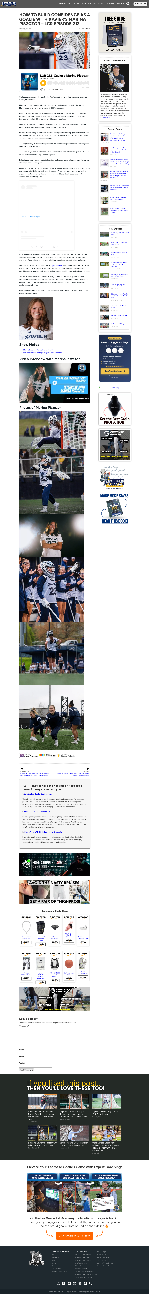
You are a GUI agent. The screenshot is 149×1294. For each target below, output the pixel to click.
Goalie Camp (110, 4)
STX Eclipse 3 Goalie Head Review (119, 306)
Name (22, 1049)
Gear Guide (91, 4)
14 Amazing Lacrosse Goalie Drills (120, 233)
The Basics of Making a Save (120, 324)
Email (22, 1056)
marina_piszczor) (42, 353)
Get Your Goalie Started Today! (74, 1235)
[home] (8, 4)
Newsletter (120, 4)
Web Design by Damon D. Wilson (89, 1291)
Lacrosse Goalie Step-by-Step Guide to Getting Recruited (119, 264)
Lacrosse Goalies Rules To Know (119, 253)
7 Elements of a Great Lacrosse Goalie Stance (118, 285)
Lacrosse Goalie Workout (119, 316)
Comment (24, 1026)
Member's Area (140, 4)
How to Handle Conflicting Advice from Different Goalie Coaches (119, 211)
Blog (70, 4)
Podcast (76, 4)
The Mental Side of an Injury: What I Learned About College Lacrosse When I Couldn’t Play (119, 162)
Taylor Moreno (56, 265)
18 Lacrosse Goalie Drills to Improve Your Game (119, 275)
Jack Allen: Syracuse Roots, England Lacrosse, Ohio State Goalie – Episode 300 (119, 150)
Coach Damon (105, 118)
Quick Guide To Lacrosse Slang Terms (119, 243)
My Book (100, 4)
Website (23, 1063)
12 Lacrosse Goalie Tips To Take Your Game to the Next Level (120, 296)
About (84, 4)
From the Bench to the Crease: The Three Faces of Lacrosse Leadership (119, 188)
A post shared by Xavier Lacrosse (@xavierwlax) (46, 247)
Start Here (62, 4)
